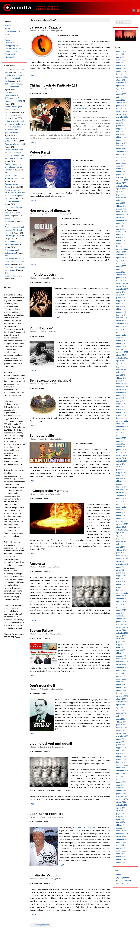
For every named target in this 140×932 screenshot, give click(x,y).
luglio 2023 (120, 157)
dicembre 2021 (121, 212)
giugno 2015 (120, 435)
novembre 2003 (122, 834)
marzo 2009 (120, 650)
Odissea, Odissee (12, 201)
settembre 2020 (122, 255)
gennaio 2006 (121, 759)
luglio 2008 (120, 673)
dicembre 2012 (121, 521)
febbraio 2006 (121, 756)
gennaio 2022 (121, 209)
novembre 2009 (122, 627)
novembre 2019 (122, 283)
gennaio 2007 (121, 725)
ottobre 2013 (121, 493)
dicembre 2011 (121, 556)
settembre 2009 (122, 633)
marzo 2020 (120, 272)
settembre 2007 (122, 702)
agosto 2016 (121, 395)
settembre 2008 (122, 667)
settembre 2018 (122, 323)
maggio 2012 (121, 541)
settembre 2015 (122, 427)
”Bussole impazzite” (83, 828)
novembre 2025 (122, 77)
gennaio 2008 (121, 690)
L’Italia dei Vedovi (43, 875)
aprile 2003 (120, 854)
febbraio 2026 (121, 68)
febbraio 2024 (121, 137)
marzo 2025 (120, 100)
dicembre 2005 (121, 762)
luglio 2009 (120, 639)
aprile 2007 (120, 716)
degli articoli (122, 878)
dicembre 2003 (121, 831)
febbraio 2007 (121, 722)
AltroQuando (9, 57)
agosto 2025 (121, 86)
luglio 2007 (120, 708)
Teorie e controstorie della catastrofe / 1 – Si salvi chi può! (15, 230)
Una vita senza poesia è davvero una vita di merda (14, 78)
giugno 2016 (120, 401)
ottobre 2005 (121, 768)
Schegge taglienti (57, 30)
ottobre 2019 (121, 286)
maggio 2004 (121, 816)
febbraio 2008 (121, 687)
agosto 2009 (121, 636)
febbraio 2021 (121, 240)
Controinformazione (12, 31)
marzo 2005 (120, 788)
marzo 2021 (120, 238)
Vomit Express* (41, 328)
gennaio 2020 (121, 278)
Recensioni (9, 28)
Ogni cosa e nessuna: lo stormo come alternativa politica (14, 261)
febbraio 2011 (121, 584)
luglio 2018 (120, 329)
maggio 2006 (121, 748)
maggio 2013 (121, 507)
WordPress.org (122, 883)
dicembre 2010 (121, 590)
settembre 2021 (122, 220)
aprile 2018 (120, 338)
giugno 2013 (120, 504)
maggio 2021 (121, 232)
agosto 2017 (121, 361)
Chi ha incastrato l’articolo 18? (54, 85)
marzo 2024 (120, 134)
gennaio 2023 (121, 174)
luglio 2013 (120, 501)
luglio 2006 (120, 742)
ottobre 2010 (121, 596)
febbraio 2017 (121, 378)
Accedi (118, 875)
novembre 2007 (122, 696)
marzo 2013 (120, 513)
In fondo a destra (43, 274)
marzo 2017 (120, 375)
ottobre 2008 (121, 665)
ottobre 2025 (121, 80)
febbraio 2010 (121, 619)
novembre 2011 (122, 559)
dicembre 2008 (121, 659)
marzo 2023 (120, 169)
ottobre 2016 (121, 389)
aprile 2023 (120, 166)
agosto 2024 (121, 120)
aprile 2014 (120, 475)
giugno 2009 (120, 642)
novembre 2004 (122, 799)
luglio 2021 (120, 226)
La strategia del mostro (14, 207)
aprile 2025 (120, 97)
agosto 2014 (121, 464)
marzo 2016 (120, 409)
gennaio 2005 (121, 794)
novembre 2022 (122, 180)
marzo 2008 (120, 685)
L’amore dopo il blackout (14, 236)
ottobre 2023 (121, 149)
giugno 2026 (120, 57)
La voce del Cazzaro (45, 27)
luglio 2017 (120, 364)
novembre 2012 (122, 524)
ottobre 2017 (121, 355)
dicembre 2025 (121, 74)
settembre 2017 (122, 358)
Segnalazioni (10, 54)
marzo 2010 (120, 616)
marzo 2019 (120, 306)
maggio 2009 (121, 644)
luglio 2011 (120, 570)
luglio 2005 (120, 776)
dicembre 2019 (121, 281)
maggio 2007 (121, 713)
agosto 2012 (121, 533)
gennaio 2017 (121, 381)
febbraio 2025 (121, 103)
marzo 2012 (120, 547)
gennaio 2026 (121, 71)
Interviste (8, 34)
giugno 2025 (120, 91)
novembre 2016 (122, 387)
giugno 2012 (120, 538)
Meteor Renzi (40, 152)
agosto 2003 (121, 842)
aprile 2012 (120, 544)
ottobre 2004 (121, 802)
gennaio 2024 (121, 140)
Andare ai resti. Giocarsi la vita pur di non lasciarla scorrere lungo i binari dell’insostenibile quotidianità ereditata (15, 127)
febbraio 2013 (121, 516)
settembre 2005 (122, 771)
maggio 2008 (121, 679)
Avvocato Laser (80, 108)
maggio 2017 (121, 369)
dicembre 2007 (121, 693)
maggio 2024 (121, 129)
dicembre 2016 (121, 384)
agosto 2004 (121, 808)
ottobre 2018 (121, 321)
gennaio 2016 (121, 415)
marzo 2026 (120, 66)
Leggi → (33, 75)
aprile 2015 (120, 441)
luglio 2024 (120, 123)
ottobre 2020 (121, 252)
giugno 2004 (120, 814)
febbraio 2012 (121, 550)
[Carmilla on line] (70, 8)
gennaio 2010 (121, 622)
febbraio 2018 (121, 344)
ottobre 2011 (121, 561)
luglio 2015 (120, 432)
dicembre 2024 (121, 109)
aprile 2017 (120, 372)
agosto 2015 (121, 430)
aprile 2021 (120, 235)
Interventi (54, 89)
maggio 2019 (121, 301)
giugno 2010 (120, 607)
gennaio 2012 (121, 553)
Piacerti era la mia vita (13, 144)
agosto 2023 (121, 154)
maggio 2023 (121, 163)
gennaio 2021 (121, 243)
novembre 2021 (122, 215)
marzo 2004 (120, 822)
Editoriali (53, 384)
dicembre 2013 (121, 487)
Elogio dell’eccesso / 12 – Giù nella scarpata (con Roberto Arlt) (15, 167)
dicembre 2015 (121, 418)
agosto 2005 (121, 773)
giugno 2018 (120, 332)
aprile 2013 (120, 510)
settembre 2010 (122, 599)
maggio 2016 (121, 404)
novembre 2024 (122, 111)
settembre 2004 (122, 805)
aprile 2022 (120, 200)
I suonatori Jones (11, 51)
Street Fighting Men (12, 276)
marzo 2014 (120, 478)
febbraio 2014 (121, 481)
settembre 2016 (122, 392)
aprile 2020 (120, 269)
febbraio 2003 (121, 859)
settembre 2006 (122, 736)
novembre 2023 (122, 146)
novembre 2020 (122, 249)
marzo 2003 (120, 857)
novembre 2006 (122, 730)
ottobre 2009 (121, 630)
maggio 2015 (121, 438)
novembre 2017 (122, 352)
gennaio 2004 (121, 828)
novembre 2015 (122, 421)
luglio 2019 (120, 295)
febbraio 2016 (121, 412)
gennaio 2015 (121, 450)
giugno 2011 (120, 573)
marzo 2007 (120, 719)
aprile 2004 (120, 819)
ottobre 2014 (121, 458)
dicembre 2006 (121, 728)
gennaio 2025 (121, 106)
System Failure (41, 630)
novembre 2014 (122, 455)
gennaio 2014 (121, 484)
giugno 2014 (120, 470)
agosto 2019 (121, 292)
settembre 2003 (122, 839)
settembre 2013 (122, 495)
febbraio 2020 (121, 275)
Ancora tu (37, 563)
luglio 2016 (120, 398)
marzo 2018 (120, 341)
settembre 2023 (122, 152)
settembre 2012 (122, 530)
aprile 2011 (120, 579)
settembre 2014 (122, 461)
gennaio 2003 (121, 862)
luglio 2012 (120, 536)
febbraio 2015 (121, 447)
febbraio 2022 (121, 206)
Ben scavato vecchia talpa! (50, 380)
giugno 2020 (120, 263)
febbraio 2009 (121, 653)
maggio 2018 (121, 335)
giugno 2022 (120, 195)
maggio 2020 (121, 266)
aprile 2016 (120, 407)
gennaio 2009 (121, 656)
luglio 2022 (120, 192)
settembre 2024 (122, 117)
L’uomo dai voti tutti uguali (51, 743)
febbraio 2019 (121, 309)
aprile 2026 (120, 63)
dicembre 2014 (121, 452)
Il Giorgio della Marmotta (49, 491)
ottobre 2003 (121, 837)
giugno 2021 (120, 229)
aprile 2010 (120, 613)
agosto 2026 (121, 51)
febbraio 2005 (121, 791)
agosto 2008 (121, 670)
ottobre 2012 (121, 527)
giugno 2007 (120, 710)
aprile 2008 (120, 682)
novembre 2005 (122, 765)
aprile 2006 (120, 751)
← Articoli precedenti (40, 925)
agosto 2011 (120, 567)
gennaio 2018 (121, 346)
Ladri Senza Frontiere (46, 814)
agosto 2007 (121, 705)
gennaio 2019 (121, 312)
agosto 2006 (121, 739)
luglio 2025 (120, 88)
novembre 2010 (122, 593)
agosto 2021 (121, 223)
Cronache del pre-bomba (14, 48)
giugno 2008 (120, 676)
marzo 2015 (120, 444)
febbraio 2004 (121, 825)
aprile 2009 (120, 647)
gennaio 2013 (121, 518)
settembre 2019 (122, 289)
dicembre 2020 (121, 246)
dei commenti (123, 880)
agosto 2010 (121, 601)
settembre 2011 (122, 564)
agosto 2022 (121, 189)
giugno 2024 (120, 126)
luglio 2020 (120, 260)
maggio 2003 (121, 851)
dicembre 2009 (121, 624)
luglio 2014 (120, 467)
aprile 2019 (120, 303)
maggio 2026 (121, 60)
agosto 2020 (121, 258)
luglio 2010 (120, 604)
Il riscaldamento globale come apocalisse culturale (14, 110)
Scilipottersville (42, 435)
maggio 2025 (121, 94)
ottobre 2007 (121, 699)
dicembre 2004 (121, 796)
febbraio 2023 (121, 172)
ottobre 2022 (121, 183)
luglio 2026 (120, 54)
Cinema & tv (55, 214)
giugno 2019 (120, 298)
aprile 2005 (120, 785)
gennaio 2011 (121, 587)
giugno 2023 (120, 160)
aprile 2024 (120, 131)
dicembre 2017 (121, 349)
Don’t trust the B (42, 685)
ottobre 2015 (121, 424)
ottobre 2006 (121, 733)
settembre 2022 (122, 186)
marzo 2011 (120, 581)
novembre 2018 (122, 318)
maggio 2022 (121, 197)
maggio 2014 (121, 473)
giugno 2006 (120, 745)
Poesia (7, 40)
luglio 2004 (120, 811)
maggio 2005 (121, 782)
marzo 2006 (120, 753)
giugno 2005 (120, 779)
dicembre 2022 (121, 177)
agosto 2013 (121, 498)
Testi (6, 37)
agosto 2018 (121, 326)
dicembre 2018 (121, 315)
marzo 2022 (120, 203)
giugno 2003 (120, 848)
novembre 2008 (122, 662)
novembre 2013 (122, 490)
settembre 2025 (122, 83)
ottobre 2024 (121, 114)
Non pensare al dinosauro (50, 210)
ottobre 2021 (121, 217)
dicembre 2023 (121, 143)
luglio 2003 (120, 845)
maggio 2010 (121, 610)
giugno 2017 (120, 366)
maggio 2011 (121, 576)
